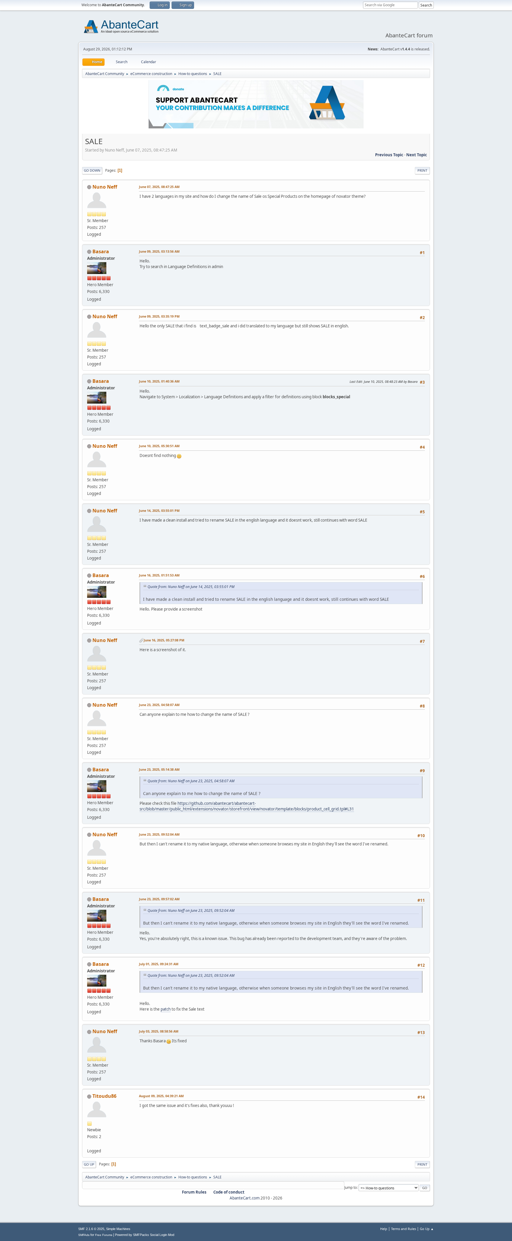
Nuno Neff (104, 187)
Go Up (89, 1164)
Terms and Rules (403, 1228)
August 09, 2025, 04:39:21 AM (161, 1096)
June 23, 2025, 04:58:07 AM (159, 704)
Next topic (416, 154)
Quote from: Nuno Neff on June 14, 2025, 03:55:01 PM (191, 586)
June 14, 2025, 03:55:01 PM (159, 510)
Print (422, 170)
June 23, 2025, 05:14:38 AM (159, 769)
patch (166, 1009)
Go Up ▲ (427, 1228)
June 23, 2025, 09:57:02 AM (159, 899)
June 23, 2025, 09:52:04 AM (159, 834)
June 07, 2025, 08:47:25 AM (159, 186)
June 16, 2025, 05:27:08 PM (164, 640)
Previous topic (389, 154)
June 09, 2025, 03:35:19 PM (159, 316)
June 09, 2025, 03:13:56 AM (159, 251)
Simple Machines (118, 1229)
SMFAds (83, 1235)
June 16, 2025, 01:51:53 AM (159, 575)
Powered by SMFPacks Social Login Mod (144, 1235)
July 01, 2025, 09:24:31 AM (158, 964)
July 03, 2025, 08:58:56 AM (158, 1031)
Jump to (350, 1187)
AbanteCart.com (245, 1198)
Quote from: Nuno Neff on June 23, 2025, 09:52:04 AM (191, 910)
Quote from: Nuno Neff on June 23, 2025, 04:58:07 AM (191, 780)
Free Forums (103, 1235)
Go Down (92, 170)
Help (383, 1228)
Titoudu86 (104, 1096)
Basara (100, 251)
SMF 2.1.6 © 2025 (91, 1229)
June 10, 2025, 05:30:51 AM (159, 446)
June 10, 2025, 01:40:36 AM (159, 381)
